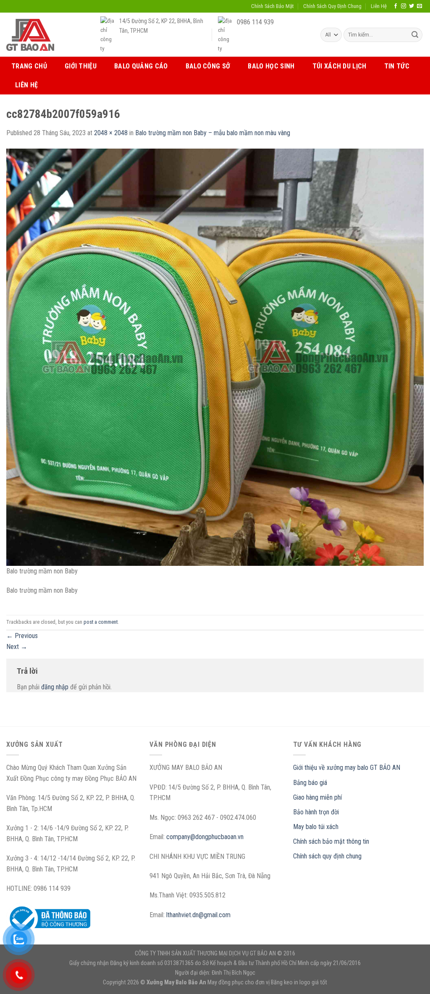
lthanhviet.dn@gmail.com (198, 915)
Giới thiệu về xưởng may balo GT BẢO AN (346, 768)
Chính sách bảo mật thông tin (331, 841)
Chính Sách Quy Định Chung (332, 6)
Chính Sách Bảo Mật (272, 6)
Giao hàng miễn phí (317, 797)
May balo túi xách (315, 827)
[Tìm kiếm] (415, 35)
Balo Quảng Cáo (141, 66)
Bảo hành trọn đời (316, 812)
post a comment (101, 622)
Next (16, 647)
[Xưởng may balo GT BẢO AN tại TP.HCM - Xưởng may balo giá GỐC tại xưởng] (30, 34)
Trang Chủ (29, 66)
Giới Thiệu (81, 66)
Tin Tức (396, 66)
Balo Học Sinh (271, 66)
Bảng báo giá (310, 783)
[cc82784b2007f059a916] (215, 357)
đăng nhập (54, 687)
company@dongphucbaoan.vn (205, 837)
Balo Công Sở (208, 66)
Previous (22, 636)
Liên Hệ (379, 6)
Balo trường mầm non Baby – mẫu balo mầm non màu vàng (212, 133)
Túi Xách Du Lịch (339, 66)
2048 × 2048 (111, 133)
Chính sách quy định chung (327, 856)
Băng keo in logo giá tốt (299, 982)
